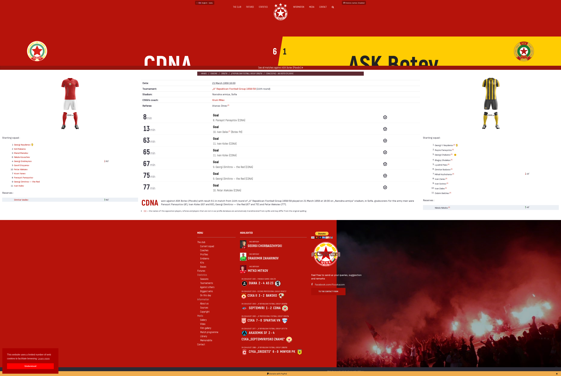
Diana (253, 283)
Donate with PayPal (278, 373)
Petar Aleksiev (21, 169)
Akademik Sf (258, 333)
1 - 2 (269, 308)
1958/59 (224, 73)
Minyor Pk (287, 352)
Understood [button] (30, 366)
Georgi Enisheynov (23, 161)
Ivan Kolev (19, 185)
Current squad (207, 246)
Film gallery (205, 328)
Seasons (214, 73)
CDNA (277, 308)
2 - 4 (261, 283)
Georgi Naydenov (22, 144)
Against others (207, 287)
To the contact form (328, 291)
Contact (323, 7)
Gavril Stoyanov (21, 165)
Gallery (203, 320)
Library (203, 336)
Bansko (271, 295)
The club (237, 7)
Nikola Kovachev (22, 157)
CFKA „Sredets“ (260, 352)
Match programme (209, 332)
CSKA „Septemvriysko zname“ (263, 339)
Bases (203, 266)
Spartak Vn (271, 320)
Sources (204, 307)
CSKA (251, 320)
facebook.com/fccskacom (330, 284)
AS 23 (269, 283)
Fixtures (250, 7)
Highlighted (246, 233)
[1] (228, 105)
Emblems (204, 258)
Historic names (355, 3)
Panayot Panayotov (23, 177)
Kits (202, 262)
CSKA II (252, 295)
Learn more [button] (44, 358)
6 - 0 (275, 352)
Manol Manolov (21, 152)
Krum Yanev (20, 173)
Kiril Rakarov (20, 148)
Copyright (204, 311)
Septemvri (256, 308)
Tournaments (206, 283)
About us (204, 303)
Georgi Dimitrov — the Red (27, 181)
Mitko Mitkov (258, 271)
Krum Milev (218, 99)
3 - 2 (261, 295)
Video (202, 324)
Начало (204, 73)
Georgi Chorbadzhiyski (265, 246)
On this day (205, 295)
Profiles (204, 254)
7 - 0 (259, 320)
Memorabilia (206, 340)
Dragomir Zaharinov (263, 258)
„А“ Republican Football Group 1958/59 (246, 73)
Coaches (204, 250)
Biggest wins (206, 291)
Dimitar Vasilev (21, 199)
